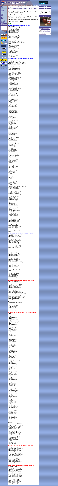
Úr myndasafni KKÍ (45, 16)
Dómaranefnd (2, 10)
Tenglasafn (2, 16)
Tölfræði (25, 6)
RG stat (2, 18)
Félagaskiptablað (3, 22)
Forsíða (2, 6)
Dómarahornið (18, 6)
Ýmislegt (30, 6)
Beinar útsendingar (3, 20)
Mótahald (2, 9)
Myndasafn (2, 13)
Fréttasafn (2, 11)
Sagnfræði (23, 6)
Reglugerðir (2, 15)
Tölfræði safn (2, 17)
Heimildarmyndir (3, 21)
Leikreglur (2, 14)
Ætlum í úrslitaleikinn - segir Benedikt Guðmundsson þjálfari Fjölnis (45, 34)
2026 (4, 24)
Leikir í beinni (45, 6)
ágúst (3, 24)
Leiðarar (28, 6)
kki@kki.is (40, 5)
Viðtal (21, 6)
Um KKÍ (2, 7)
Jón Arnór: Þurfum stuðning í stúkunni (45, 30)
